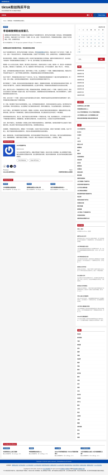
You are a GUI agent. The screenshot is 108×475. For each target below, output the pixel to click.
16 (102, 39)
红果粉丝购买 (53, 465)
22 (99, 43)
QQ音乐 (79, 135)
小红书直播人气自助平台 (83, 181)
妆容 (78, 387)
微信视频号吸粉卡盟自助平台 (84, 193)
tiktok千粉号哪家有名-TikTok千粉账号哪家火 (88, 112)
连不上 (79, 401)
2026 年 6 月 (80, 76)
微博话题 (5, 27)
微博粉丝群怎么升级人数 (34, 187)
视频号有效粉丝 (81, 178)
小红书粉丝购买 (30, 465)
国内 (78, 369)
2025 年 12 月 (80, 95)
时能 (78, 366)
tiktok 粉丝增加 (98, 465)
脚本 (78, 376)
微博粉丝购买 (15, 465)
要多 (78, 405)
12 (87, 39)
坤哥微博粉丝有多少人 (82, 109)
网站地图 (75, 468)
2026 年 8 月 (80, 70)
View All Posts (34, 160)
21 (95, 43)
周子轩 (79, 394)
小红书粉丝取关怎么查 (82, 256)
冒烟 (78, 437)
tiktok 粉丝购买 (46, 468)
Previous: (9, 171)
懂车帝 (79, 153)
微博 (4, 48)
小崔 (78, 419)
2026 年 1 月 (80, 92)
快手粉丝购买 (22, 465)
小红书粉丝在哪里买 (82, 190)
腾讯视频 (79, 175)
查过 (78, 412)
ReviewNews (60, 461)
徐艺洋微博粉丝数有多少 (57, 187)
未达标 (79, 398)
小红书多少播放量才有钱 (83, 306)
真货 (78, 433)
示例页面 (4, 15)
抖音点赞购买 (76, 465)
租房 (78, 362)
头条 (78, 138)
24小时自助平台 (8, 42)
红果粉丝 (79, 169)
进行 (78, 384)
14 (95, 39)
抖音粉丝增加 (83, 465)
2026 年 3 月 (80, 86)
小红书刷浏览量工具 (85, 448)
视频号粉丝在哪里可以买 (83, 218)
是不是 (79, 373)
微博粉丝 (79, 147)
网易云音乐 (80, 172)
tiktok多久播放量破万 (82, 316)
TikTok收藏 (57, 448)
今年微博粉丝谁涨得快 (9, 187)
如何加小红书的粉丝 (82, 285)
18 (83, 43)
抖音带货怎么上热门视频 (83, 106)
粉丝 (7, 48)
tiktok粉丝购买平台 (16, 7)
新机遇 (79, 344)
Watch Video (101, 15)
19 (87, 43)
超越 (78, 423)
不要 (78, 341)
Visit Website (22, 160)
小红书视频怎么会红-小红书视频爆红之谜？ (88, 115)
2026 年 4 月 (80, 82)
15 (99, 39)
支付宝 (79, 162)
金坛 (78, 348)
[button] (4, 166)
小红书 (79, 141)
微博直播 (79, 209)
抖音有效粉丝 (80, 156)
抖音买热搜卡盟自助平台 (83, 184)
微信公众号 (80, 144)
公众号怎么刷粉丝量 (82, 187)
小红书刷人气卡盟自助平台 (84, 212)
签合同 (79, 334)
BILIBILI (79, 132)
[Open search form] (91, 15)
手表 (78, 380)
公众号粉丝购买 (38, 465)
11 (83, 39)
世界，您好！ (80, 229)
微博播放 (31, 448)
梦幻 (78, 430)
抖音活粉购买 (6, 448)
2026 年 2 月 (80, 89)
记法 (78, 391)
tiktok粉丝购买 (60, 465)
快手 (78, 150)
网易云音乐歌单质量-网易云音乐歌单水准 (87, 118)
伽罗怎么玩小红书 (81, 236)
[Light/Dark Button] (88, 15)
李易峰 (25, 48)
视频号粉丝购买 (46, 465)
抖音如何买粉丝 (81, 215)
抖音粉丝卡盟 (81, 468)
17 (79, 43)
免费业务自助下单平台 (82, 199)
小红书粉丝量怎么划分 (82, 246)
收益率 (79, 359)
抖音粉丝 (62, 468)
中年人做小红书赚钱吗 (82, 296)
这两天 (79, 416)
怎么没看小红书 (81, 275)
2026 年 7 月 (80, 73)
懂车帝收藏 (80, 206)
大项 (78, 408)
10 (79, 39)
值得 (78, 351)
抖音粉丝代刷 (80, 203)
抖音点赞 (79, 159)
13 (91, 39)
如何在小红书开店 (81, 266)
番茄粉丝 (79, 166)
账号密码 (79, 337)
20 (91, 43)
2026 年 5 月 (80, 79)
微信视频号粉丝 (68, 465)
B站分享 (79, 196)
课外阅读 (79, 426)
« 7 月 (78, 52)
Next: (66, 171)
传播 (78, 355)
